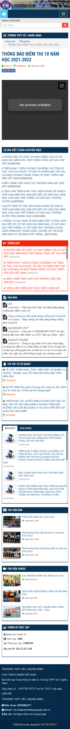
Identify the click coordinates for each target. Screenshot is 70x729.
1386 (36, 521)
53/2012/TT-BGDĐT (18, 340)
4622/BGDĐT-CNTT (18, 328)
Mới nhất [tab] (10, 428)
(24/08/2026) (14, 257)
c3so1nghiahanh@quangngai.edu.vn (31, 709)
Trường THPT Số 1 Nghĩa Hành (24, 35)
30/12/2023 (10, 394)
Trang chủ (9, 41)
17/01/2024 (10, 380)
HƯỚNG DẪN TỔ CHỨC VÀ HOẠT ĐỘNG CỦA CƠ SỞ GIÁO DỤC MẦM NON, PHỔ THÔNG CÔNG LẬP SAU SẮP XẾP (33, 160)
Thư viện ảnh (15, 510)
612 (36, 579)
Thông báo (24, 41)
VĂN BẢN (12, 298)
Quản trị (8, 66)
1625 (36, 539)
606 (36, 598)
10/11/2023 (10, 415)
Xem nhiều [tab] (26, 428)
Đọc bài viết (8, 70)
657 (36, 614)
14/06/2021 (21, 66)
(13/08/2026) (8, 498)
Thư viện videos (17, 569)
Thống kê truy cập (18, 627)
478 (10, 304)
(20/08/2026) (20, 282)
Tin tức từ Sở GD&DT (19, 364)
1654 (42, 66)
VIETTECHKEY (48, 724)
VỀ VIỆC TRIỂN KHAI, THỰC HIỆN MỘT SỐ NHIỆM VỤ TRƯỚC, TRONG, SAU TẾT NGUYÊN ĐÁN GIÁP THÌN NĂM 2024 (34, 373)
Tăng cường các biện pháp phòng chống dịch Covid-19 (36, 316)
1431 (36, 555)
